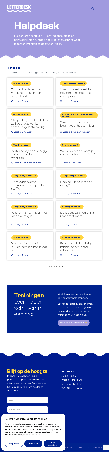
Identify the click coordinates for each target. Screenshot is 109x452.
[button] (93, 8)
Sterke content (17, 72)
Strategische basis (39, 72)
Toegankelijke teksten (64, 72)
